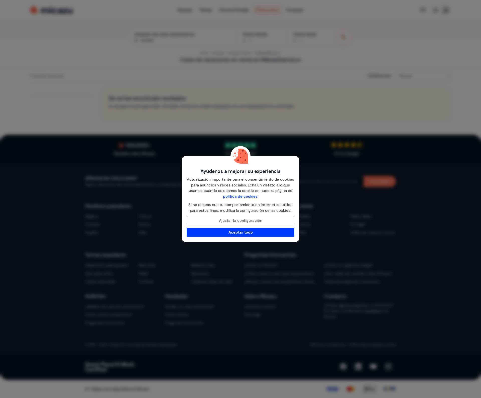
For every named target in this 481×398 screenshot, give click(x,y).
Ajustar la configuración (240, 220)
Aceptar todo (240, 232)
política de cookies (240, 196)
